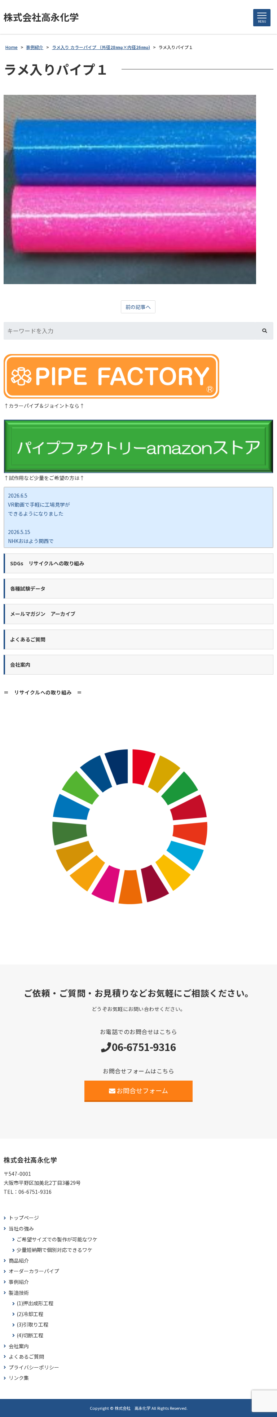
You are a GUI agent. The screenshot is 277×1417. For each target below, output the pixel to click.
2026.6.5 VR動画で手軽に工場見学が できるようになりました (39, 504)
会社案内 (19, 1346)
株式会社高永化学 (41, 17)
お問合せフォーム (142, 1090)
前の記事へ (138, 306)
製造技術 (19, 1292)
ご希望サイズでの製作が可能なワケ (57, 1239)
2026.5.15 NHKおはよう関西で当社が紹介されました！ (35, 540)
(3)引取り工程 (32, 1324)
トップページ (24, 1217)
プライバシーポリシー (34, 1367)
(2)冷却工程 (30, 1314)
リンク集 (19, 1377)
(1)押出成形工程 (35, 1303)
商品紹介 (19, 1260)
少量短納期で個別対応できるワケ (54, 1249)
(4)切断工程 (30, 1335)
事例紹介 (19, 1282)
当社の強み (21, 1228)
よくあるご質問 (26, 1356)
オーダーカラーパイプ (34, 1271)
